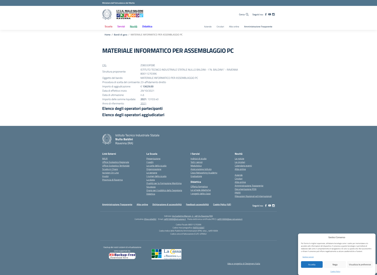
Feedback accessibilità (197, 204)
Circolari (220, 26)
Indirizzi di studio (198, 158)
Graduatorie (196, 176)
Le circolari (240, 162)
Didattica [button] (147, 26)
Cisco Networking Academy (204, 172)
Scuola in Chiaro (110, 169)
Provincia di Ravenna (112, 179)
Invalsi (105, 176)
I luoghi (149, 162)
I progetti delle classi (201, 193)
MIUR (105, 158)
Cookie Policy (335, 271)
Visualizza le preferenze (360, 264)
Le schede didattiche (201, 190)
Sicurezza (151, 187)
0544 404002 (150, 219)
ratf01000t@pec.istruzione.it (229, 219)
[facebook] (265, 14)
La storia (150, 179)
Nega (335, 264)
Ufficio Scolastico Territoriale (115, 165)
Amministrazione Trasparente (249, 185)
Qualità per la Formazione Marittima (164, 183)
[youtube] (269, 14)
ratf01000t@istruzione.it (175, 219)
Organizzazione (153, 169)
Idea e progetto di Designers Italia (243, 263)
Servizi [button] (121, 26)
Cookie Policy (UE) (222, 204)
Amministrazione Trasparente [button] (258, 26)
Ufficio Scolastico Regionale (115, 162)
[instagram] (273, 14)
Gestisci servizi (308, 256)
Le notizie (239, 158)
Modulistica (196, 165)
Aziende (208, 26)
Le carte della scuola (156, 165)
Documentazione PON (245, 189)
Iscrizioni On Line (110, 172)
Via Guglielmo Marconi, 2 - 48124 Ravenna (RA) (192, 216)
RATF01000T (198, 227)
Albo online (234, 26)
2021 (143, 103)
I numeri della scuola (156, 176)
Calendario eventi (243, 165)
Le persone (151, 172)
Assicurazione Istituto (201, 169)
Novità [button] (133, 26)
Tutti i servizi (196, 162)
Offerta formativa (199, 186)
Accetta (311, 264)
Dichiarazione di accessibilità (167, 204)
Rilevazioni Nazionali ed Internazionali (253, 196)
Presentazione (153, 158)
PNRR (238, 192)
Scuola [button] (108, 26)
